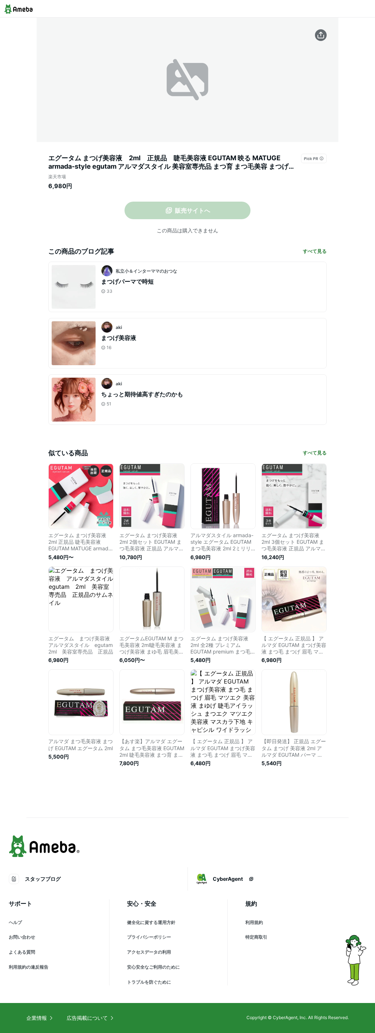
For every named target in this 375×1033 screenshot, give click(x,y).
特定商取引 (256, 937)
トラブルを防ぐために (149, 982)
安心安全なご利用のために (153, 967)
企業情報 (36, 1018)
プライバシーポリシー (149, 937)
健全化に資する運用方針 (151, 922)
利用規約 (254, 922)
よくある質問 (22, 952)
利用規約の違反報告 (28, 967)
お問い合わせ (22, 937)
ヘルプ (15, 922)
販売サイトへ (192, 210)
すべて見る (315, 251)
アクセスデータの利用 (149, 952)
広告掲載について (87, 1018)
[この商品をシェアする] (321, 35)
